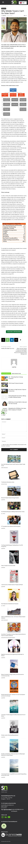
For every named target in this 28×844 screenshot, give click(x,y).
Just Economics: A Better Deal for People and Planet (12, 584)
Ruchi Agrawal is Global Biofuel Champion (9, 603)
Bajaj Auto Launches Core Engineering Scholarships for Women (12, 655)
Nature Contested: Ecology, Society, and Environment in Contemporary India (12, 675)
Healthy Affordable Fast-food (7, 348)
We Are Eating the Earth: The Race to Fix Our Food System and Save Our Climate (13, 695)
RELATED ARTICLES (6, 373)
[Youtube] (9, 817)
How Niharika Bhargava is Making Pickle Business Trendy (12, 511)
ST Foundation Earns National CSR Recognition (10, 526)
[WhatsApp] (8, 340)
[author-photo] (14, 365)
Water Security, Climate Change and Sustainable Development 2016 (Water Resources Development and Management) (20, 351)
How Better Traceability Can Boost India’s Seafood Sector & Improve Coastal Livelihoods (13, 635)
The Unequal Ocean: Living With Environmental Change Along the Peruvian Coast (13, 774)
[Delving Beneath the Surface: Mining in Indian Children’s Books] (4, 397)
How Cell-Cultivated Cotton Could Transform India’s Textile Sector (13, 465)
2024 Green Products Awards (15, 383)
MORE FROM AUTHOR (16, 373)
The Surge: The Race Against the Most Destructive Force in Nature (13, 715)
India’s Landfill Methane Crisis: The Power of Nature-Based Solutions (13, 617)
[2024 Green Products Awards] (4, 385)
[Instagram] (2, 817)
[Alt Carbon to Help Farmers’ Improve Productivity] (4, 391)
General (6, 6)
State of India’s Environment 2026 (8, 565)
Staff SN (4, 15)
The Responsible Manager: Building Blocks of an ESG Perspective (12, 546)
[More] (20, 340)
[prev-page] (2, 415)
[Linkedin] (12, 340)
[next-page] (4, 415)
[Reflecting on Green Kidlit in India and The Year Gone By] (4, 403)
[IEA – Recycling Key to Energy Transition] (4, 378)
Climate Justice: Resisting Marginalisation (9, 735)
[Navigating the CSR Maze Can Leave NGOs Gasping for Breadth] (4, 411)
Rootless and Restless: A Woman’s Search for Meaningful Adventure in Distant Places (13, 754)
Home (2, 6)
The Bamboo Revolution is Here (7, 482)
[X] (3, 340)
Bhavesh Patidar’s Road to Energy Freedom (10, 497)
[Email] (16, 340)
